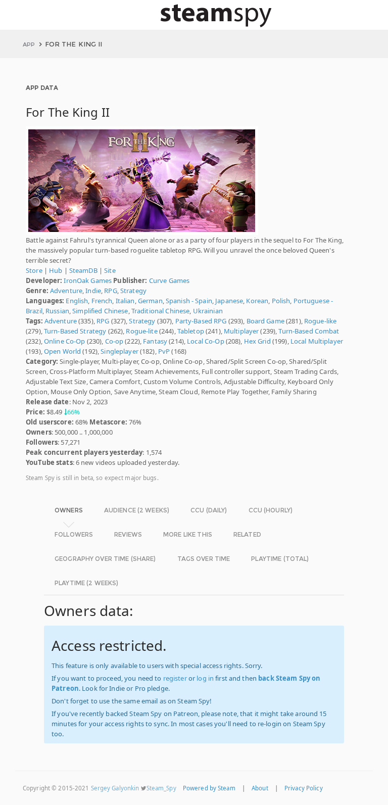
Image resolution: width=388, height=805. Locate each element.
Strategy (133, 290)
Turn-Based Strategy (75, 331)
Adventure (66, 290)
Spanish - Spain (189, 300)
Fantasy (155, 341)
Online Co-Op (64, 341)
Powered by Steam (209, 788)
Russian (57, 310)
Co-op (114, 341)
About (260, 788)
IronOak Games (88, 280)
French (102, 300)
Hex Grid (257, 341)
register (175, 678)
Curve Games (169, 280)
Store (34, 270)
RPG (110, 290)
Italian (125, 300)
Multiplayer (241, 331)
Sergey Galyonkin (115, 788)
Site (110, 270)
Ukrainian (208, 310)
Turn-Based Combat (308, 331)
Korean (257, 300)
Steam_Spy (161, 788)
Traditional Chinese (160, 310)
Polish (281, 300)
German (150, 300)
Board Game (265, 320)
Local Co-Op (205, 341)
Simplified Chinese (100, 310)
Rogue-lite (141, 331)
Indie (93, 290)
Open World (62, 351)
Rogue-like (320, 320)
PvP (164, 351)
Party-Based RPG (201, 320)
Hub (55, 270)
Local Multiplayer (316, 341)
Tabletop (190, 331)
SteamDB (83, 270)
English (77, 300)
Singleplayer (119, 351)
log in (205, 678)
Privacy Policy (303, 788)
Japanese (229, 300)
